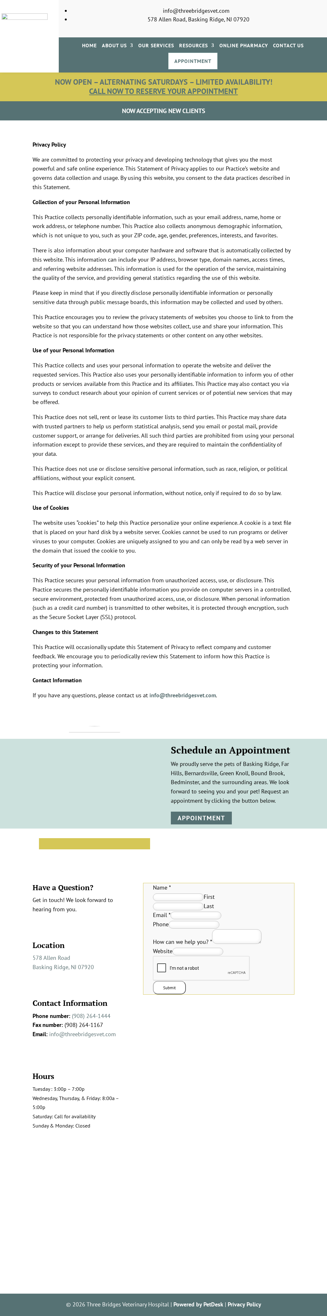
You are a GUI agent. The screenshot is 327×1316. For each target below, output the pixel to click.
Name (162, 887)
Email (162, 915)
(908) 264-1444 (91, 1016)
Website (162, 951)
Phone (161, 924)
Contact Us (288, 46)
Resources (193, 46)
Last (209, 906)
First (209, 896)
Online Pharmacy (243, 46)
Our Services (156, 46)
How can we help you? (182, 941)
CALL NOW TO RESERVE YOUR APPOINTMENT (163, 91)
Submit (169, 988)
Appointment (192, 61)
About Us (114, 46)
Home (89, 46)
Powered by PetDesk (198, 1304)
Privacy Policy (244, 1304)
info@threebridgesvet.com (182, 695)
